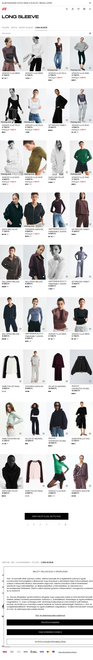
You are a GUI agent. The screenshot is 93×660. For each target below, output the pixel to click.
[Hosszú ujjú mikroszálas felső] (11, 53)
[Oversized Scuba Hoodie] (81, 366)
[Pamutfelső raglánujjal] (11, 366)
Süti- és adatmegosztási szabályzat (50, 615)
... (52, 524)
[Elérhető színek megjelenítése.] (50, 80)
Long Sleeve (47, 562)
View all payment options (67, 652)
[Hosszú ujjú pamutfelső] (81, 53)
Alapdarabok (23, 562)
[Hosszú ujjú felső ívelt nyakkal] (58, 53)
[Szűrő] (89, 33)
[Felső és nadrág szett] (58, 366)
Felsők (35, 562)
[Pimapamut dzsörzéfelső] (58, 209)
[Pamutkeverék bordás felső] (11, 419)
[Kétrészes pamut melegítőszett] (58, 105)
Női (12, 562)
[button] (52, 70)
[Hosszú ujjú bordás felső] (81, 105)
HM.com (5, 562)
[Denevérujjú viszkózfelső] (81, 419)
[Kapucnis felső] (58, 157)
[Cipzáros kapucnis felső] (34, 209)
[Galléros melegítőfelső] (11, 262)
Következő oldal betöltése (46, 516)
